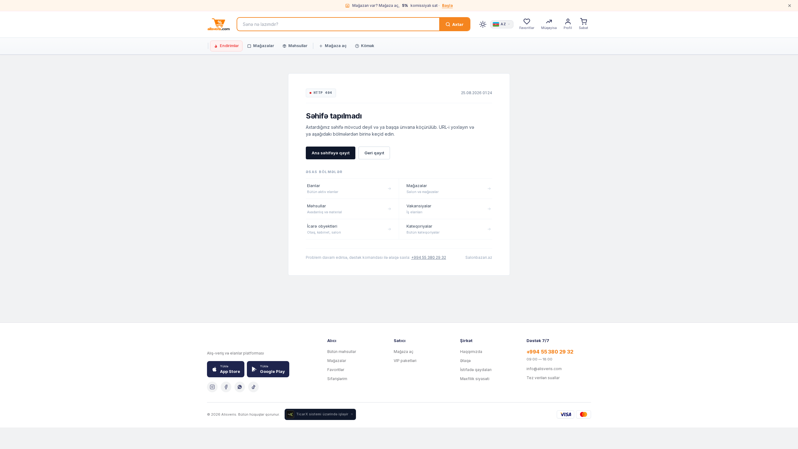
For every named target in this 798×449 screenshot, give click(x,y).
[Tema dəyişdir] (483, 24)
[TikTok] (253, 387)
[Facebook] (226, 387)
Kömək (367, 45)
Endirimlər (229, 45)
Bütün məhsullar (341, 351)
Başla (447, 5)
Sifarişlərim (337, 378)
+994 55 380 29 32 (428, 257)
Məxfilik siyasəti (474, 378)
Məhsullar (297, 45)
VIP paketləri (405, 360)
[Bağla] (789, 5)
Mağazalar (263, 45)
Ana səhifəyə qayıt (330, 152)
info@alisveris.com (544, 368)
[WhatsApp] (239, 387)
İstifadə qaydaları (476, 369)
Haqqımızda (471, 351)
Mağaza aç (336, 45)
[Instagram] (212, 387)
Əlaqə (465, 360)
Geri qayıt (374, 152)
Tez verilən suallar (543, 377)
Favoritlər (335, 369)
